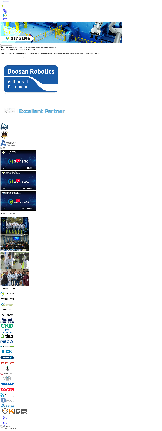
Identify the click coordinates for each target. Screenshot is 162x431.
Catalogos (5, 12)
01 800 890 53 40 (9, 426)
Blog (4, 19)
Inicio (4, 9)
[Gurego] (5, 6)
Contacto (5, 20)
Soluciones (5, 18)
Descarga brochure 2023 (5, 149)
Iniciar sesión (6, 1)
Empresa (5, 10)
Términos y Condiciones (14, 429)
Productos (5, 11)
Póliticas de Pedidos (23, 429)
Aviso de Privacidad (5, 429)
